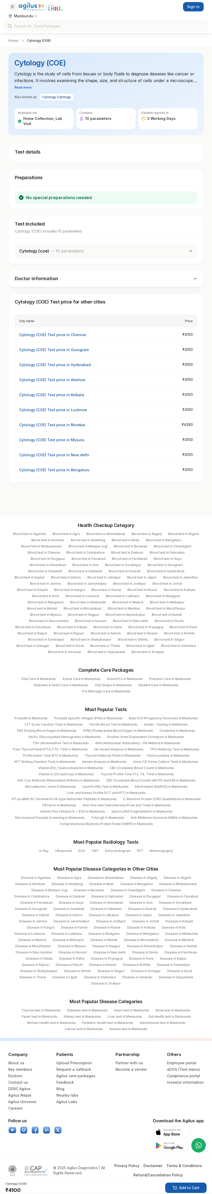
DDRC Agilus (19, 1089)
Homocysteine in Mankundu (168, 755)
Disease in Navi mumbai (34, 952)
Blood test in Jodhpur (129, 583)
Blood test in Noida (169, 621)
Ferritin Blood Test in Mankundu (113, 724)
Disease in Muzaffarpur (33, 946)
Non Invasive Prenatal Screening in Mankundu (50, 818)
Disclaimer (152, 1165)
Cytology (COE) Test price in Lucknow (53, 410)
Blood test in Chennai (44, 552)
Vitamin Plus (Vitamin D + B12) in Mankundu (72, 811)
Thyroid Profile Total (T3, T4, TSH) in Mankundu (137, 774)
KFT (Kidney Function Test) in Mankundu (44, 762)
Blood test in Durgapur (48, 559)
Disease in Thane (32, 977)
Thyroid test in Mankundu (41, 1010)
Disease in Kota (174, 927)
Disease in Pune (141, 958)
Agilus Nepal (19, 1095)
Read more (23, 87)
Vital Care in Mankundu (38, 679)
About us (16, 1063)
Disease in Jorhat (145, 921)
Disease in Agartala (36, 878)
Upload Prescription (74, 1063)
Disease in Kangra (41, 927)
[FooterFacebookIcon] (35, 1130)
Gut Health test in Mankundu (169, 1016)
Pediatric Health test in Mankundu (107, 1023)
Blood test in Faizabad (88, 559)
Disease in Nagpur (106, 946)
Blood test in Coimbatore (85, 552)
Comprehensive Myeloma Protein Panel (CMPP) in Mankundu (106, 824)
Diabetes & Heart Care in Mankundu (61, 685)
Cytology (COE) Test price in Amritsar (52, 380)
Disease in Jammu (33, 921)
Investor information (185, 1082)
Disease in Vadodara (100, 977)
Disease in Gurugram (31, 909)
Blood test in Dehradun (167, 552)
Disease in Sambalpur (173, 965)
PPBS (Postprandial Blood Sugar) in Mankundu (118, 731)
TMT (95, 851)
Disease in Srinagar (146, 971)
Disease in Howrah (142, 909)
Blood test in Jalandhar (180, 577)
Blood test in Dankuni (127, 552)
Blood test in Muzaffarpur (165, 608)
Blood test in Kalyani (32, 590)
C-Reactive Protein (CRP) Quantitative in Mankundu (162, 799)
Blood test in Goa (85, 565)
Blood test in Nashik (167, 615)
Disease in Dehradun (107, 896)
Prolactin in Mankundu (31, 718)
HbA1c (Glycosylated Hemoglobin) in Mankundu (64, 737)
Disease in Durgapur (145, 896)
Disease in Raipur (173, 958)
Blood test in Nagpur (83, 615)
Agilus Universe (22, 1101)
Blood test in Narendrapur (125, 615)
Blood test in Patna (108, 627)
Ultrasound (63, 851)
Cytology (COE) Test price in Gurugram (54, 350)
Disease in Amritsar (30, 884)
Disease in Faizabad (182, 896)
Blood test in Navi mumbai (49, 621)
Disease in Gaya (71, 902)
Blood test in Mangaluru (46, 602)
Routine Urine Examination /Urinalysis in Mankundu (145, 737)
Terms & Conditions (184, 1165)
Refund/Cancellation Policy (158, 1175)
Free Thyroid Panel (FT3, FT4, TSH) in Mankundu (50, 749)
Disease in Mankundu (181, 934)
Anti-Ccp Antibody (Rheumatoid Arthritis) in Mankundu (58, 780)
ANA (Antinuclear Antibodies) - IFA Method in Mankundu (137, 743)
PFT (140, 851)
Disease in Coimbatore (31, 896)
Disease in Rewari (103, 965)
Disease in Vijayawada (176, 977)
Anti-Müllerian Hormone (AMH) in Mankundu (164, 818)
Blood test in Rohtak (179, 633)
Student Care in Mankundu (158, 685)
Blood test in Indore (66, 577)
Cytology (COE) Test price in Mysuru (51, 440)
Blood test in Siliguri (169, 639)
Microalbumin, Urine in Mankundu (50, 786)
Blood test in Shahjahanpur (91, 639)
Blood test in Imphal (29, 577)
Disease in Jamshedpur (72, 921)
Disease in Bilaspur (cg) (49, 890)
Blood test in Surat (70, 646)
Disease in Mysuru (72, 946)
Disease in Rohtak (136, 965)
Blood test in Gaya (167, 559)
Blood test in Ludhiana (122, 596)
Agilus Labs (66, 1101)
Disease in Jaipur (139, 915)
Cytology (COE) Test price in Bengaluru (54, 470)
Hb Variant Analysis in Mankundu (118, 749)
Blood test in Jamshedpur (87, 583)
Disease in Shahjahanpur (39, 971)
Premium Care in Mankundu (170, 679)
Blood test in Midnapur (167, 602)
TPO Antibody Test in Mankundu (174, 749)
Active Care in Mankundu (81, 679)
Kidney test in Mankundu (82, 1016)
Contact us (18, 1082)
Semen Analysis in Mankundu (104, 762)
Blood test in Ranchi (106, 633)
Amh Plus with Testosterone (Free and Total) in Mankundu (126, 805)
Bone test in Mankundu (173, 1010)
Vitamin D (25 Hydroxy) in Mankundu (66, 774)
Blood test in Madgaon (163, 596)
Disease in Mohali (103, 940)
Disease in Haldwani (106, 909)
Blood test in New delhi (130, 621)
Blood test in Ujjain (140, 646)
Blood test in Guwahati (45, 571)
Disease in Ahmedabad (106, 878)
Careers (15, 1108)
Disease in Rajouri (35, 965)
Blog (60, 1089)
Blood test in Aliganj (147, 534)
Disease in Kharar (107, 927)
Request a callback (73, 1069)
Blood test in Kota (45, 596)
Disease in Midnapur (68, 940)
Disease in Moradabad (141, 940)
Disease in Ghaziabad (106, 902)
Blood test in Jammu (45, 583)
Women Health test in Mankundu (51, 1023)
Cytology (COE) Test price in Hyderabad (55, 365)
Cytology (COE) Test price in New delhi (54, 455)
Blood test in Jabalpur (104, 577)
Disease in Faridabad (36, 902)
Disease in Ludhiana (66, 934)
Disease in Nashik (183, 946)
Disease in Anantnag (67, 884)
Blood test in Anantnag (88, 540)
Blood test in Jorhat (167, 583)
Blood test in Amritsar (47, 540)
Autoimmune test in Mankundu (163, 1023)
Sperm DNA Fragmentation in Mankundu (141, 811)
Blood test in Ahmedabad (105, 534)
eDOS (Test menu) (183, 1069)
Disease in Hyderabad (180, 909)
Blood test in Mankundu (88, 602)
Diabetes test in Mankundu (87, 1010)
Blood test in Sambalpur (46, 639)
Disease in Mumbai (179, 940)
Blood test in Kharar (142, 590)
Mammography (161, 851)
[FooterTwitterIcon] (58, 1130)
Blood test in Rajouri (69, 633)
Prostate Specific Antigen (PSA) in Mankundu (88, 718)
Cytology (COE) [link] (39, 40)
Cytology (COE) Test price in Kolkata (51, 395)
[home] (41, 7)
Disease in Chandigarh (128, 890)
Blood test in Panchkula (33, 627)
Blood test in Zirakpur (148, 652)
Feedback (65, 1082)
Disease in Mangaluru (142, 934)
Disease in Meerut (32, 940)
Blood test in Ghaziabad (48, 565)
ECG (81, 851)
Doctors (15, 1076)
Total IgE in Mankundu (107, 818)
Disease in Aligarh (177, 878)
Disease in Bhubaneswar (178, 884)
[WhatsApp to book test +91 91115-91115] (198, 1145)
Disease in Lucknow (29, 934)
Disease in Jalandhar (174, 915)
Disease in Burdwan (89, 890)
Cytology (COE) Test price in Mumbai (52, 425)
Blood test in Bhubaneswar (41, 546)
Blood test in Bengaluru (163, 540)
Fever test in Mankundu (39, 1016)
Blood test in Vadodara (178, 646)
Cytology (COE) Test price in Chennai (52, 334)
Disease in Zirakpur (106, 983)
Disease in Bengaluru (136, 884)
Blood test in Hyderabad (165, 571)
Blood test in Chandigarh (172, 546)
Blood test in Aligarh (183, 534)
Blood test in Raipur (32, 633)
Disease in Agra (69, 878)
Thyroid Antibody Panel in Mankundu (113, 755)
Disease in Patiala (39, 958)
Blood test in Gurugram (165, 565)
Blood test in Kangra (69, 590)
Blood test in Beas (125, 540)
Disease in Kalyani (179, 921)
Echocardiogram (118, 851)
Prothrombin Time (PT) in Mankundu (50, 755)
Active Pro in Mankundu (125, 679)
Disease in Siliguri (111, 971)
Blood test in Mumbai (124, 608)
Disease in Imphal (35, 915)
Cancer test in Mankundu (84, 1029)
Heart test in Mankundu (131, 1010)
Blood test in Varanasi (64, 652)
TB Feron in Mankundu (59, 805)
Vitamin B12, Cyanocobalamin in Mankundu (70, 768)
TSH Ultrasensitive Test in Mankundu (60, 743)
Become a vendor (131, 1069)
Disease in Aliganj (143, 878)
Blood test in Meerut (127, 602)
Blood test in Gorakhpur (123, 565)
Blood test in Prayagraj (145, 627)
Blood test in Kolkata (179, 590)
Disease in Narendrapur (145, 946)
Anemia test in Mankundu (128, 1029)
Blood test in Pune (183, 627)
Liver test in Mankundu (125, 1016)
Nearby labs (67, 1095)
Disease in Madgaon (104, 934)
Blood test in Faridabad (129, 559)
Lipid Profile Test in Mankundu (105, 786)
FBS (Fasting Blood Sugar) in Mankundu (47, 731)
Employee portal (181, 1063)
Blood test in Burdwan (130, 546)
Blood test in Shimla (133, 639)
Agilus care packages (75, 1076)
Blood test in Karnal (106, 590)
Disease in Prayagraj (107, 958)
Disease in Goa (141, 902)
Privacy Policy (126, 1165)
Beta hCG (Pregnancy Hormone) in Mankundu (163, 718)
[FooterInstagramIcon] (24, 1130)
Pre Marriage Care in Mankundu (106, 691)
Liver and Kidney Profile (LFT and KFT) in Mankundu (106, 793)
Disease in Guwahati (69, 909)
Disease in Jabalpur (104, 915)
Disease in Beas (101, 884)
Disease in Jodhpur (111, 921)
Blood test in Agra (66, 534)
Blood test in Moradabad (82, 608)
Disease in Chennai (166, 890)
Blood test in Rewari (142, 633)
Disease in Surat (179, 971)
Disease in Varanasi (137, 977)
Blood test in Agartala (29, 534)
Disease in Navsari (73, 952)
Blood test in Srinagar (33, 646)
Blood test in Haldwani (85, 571)
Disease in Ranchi (69, 965)
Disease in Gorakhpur (175, 902)
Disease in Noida (145, 952)
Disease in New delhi (110, 952)
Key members (20, 1069)
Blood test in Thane (105, 646)
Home (13, 40)
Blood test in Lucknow (82, 596)
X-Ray (44, 851)
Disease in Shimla (77, 971)
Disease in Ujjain (65, 977)
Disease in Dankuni (70, 896)
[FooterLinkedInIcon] (46, 1130)
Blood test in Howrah (125, 571)
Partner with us (129, 1063)
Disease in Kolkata (141, 927)
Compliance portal (183, 1076)
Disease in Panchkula (180, 952)
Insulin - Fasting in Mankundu (166, 724)
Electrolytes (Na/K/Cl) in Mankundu (161, 786)
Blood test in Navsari (91, 621)
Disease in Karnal (74, 927)
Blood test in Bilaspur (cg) (88, 546)
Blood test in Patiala (72, 627)
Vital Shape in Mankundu (113, 685)
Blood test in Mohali (42, 608)
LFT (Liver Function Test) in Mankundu (54, 724)
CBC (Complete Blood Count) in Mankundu (142, 768)
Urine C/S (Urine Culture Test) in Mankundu (165, 762)
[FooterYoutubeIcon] (12, 1130)
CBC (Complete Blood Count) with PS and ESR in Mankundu (150, 780)
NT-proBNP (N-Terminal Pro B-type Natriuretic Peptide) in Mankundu (64, 799)
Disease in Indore (69, 915)
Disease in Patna (72, 958)
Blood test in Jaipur (142, 577)
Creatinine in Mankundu (177, 731)
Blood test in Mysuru (46, 615)
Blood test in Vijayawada (106, 652)
